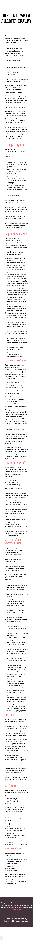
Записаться (16, 910)
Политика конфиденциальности (14, 919)
